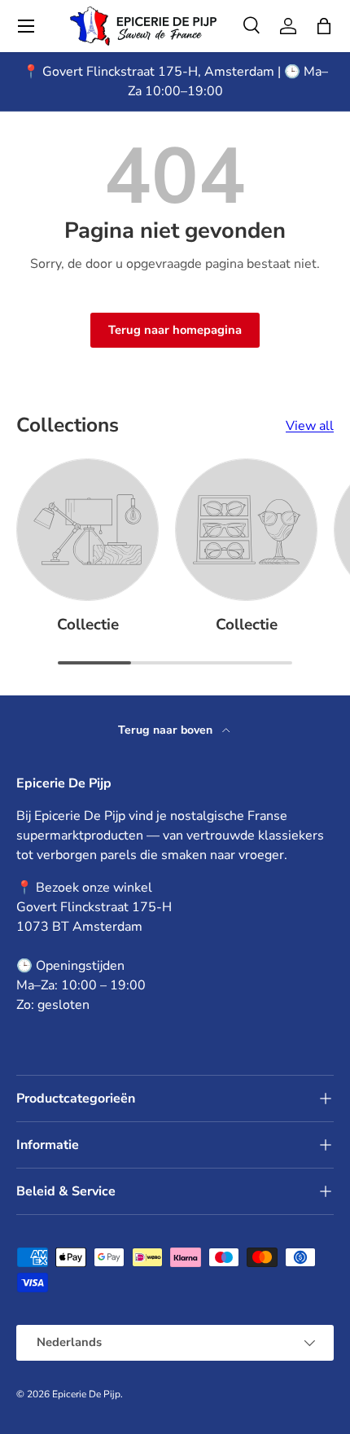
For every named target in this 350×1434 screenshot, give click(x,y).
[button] (324, 26)
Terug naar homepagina (175, 330)
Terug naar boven (167, 730)
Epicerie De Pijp (86, 1394)
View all (310, 426)
